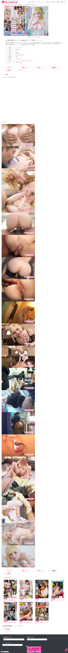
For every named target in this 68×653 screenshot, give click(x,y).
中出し (18, 60)
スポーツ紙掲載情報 (6, 628)
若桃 (16, 51)
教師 (26, 60)
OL (15, 60)
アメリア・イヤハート (19, 47)
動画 (29, 37)
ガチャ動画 (38, 37)
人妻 (21, 60)
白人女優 (28, 60)
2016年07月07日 (18, 58)
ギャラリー (33, 37)
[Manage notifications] (66, 651)
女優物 (23, 60)
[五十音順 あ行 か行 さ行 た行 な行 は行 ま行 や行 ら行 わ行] (37, 639)
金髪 (32, 60)
